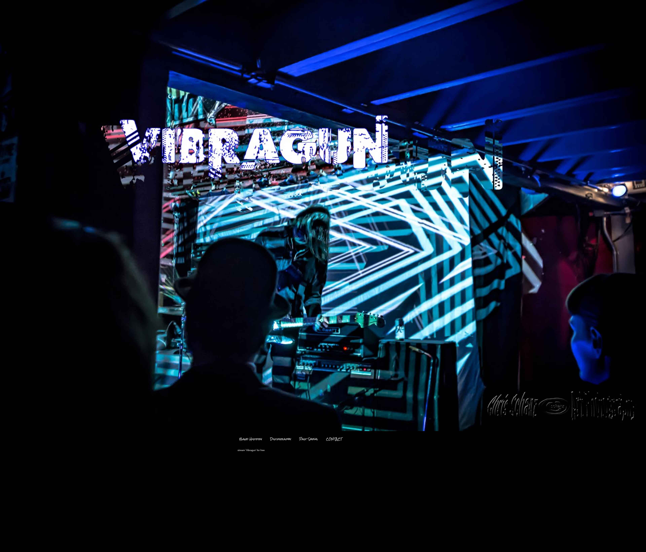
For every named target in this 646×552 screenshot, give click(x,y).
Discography (280, 439)
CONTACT (334, 439)
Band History (250, 439)
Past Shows (308, 439)
